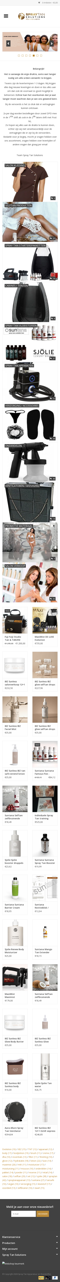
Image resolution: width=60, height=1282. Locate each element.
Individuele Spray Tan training (44, 817)
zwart (39, 1187)
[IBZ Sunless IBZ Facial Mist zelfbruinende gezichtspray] (15, 709)
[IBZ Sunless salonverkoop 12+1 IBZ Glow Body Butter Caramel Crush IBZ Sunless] (15, 665)
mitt (22, 1164)
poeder (21, 1172)
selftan (19, 1176)
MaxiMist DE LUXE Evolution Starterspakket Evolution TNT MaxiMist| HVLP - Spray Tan (44, 638)
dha (6, 1156)
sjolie (42, 1176)
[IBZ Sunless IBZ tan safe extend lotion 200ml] (15, 754)
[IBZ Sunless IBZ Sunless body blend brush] (15, 1066)
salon (7, 1176)
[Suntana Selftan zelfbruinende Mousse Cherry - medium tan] (15, 799)
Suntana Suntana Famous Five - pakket (44, 772)
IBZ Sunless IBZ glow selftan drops (45, 728)
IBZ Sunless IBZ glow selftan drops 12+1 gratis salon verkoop (45, 683)
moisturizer (36, 1164)
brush (36, 1153)
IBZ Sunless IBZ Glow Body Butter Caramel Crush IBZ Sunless (15, 1040)
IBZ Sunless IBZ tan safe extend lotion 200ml (15, 772)
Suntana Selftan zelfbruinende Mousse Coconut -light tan (44, 996)
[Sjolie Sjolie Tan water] (45, 1066)
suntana (38, 1180)
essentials (19, 1156)
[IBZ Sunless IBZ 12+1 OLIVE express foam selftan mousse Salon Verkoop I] (45, 1111)
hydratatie (21, 1160)
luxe (47, 1160)
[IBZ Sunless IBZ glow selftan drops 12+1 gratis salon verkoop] (45, 665)
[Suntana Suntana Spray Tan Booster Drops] (45, 843)
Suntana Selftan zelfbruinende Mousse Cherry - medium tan (14, 817)
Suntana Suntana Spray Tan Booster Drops (45, 861)
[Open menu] (6, 16)
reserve (35, 1172)
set (31, 1176)
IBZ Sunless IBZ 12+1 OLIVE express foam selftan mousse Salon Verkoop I (45, 1129)
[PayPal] (40, 1277)
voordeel (9, 1187)
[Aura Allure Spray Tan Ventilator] (15, 1111)
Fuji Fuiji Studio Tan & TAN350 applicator (13, 638)
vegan (13, 1183)
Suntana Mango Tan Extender (43, 951)
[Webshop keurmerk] (30, 1264)
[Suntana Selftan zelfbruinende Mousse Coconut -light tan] (45, 977)
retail (47, 1172)
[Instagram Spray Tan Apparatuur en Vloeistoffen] (32, 1223)
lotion (36, 1160)
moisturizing (10, 1168)
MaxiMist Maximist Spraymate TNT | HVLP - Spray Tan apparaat (14, 996)
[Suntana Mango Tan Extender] (45, 932)
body (7, 1153)
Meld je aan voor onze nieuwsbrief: (30, 1206)
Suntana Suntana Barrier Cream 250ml (14, 906)
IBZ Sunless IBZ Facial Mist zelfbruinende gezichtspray (13, 728)
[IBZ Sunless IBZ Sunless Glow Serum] (45, 1022)
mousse (27, 1168)
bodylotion (21, 1153)
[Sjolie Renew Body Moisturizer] (15, 932)
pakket (7, 1172)
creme (48, 1153)
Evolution (9, 1149)
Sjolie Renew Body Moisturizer (14, 951)
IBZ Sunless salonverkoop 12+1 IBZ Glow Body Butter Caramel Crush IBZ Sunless (15, 683)
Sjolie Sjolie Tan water (43, 1085)
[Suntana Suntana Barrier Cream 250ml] (15, 888)
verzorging (28, 1183)
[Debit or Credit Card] (47, 1277)
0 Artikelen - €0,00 (50, 2)
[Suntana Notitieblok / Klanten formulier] (45, 888)
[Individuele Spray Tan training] (45, 799)
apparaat (45, 1149)
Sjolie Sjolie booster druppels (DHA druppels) (14, 861)
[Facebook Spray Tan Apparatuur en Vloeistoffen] (27, 1223)
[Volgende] (52, 43)
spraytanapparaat (19, 1180)
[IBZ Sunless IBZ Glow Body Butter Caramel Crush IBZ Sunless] (15, 1022)
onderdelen (43, 1168)
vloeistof (44, 1183)
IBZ (22, 1149)
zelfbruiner (25, 1187)
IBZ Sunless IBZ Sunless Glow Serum (43, 1040)
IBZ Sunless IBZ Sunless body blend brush (13, 1085)
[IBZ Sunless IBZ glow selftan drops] (45, 709)
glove (7, 1160)
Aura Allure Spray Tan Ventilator (14, 1129)
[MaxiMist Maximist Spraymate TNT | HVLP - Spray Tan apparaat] (15, 977)
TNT (32, 1149)
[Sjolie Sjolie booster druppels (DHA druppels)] (15, 843)
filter (33, 1156)
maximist (9, 1164)
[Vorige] (8, 43)
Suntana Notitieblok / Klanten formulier (44, 906)
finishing (46, 1156)
